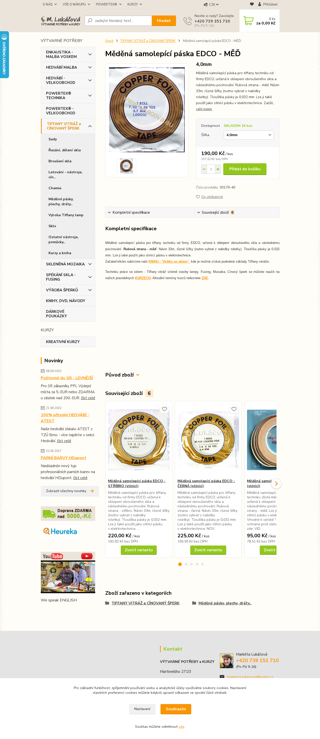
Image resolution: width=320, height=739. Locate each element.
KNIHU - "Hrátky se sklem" (168, 261)
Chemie (54, 188)
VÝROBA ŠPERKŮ (62, 290)
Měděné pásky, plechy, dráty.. (61, 201)
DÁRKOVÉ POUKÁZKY (56, 314)
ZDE (205, 278)
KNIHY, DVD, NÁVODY (65, 300)
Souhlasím (176, 709)
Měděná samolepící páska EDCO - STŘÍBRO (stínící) (137, 483)
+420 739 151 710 (212, 21)
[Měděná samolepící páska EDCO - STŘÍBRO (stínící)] (139, 440)
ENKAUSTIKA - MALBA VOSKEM (61, 54)
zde (181, 726)
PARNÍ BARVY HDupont (63, 458)
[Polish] (68, 610)
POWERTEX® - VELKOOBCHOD (60, 111)
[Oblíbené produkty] (252, 4)
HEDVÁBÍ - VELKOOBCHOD (60, 80)
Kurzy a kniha (59, 253)
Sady (52, 139)
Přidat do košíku (244, 169)
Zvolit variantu (139, 550)
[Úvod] (60, 21)
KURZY (133, 4)
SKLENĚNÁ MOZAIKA (65, 264)
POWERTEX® (106, 4)
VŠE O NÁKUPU (74, 4)
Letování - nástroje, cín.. (65, 175)
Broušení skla (60, 161)
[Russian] (74, 610)
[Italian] (62, 610)
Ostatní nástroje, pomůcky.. (63, 239)
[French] (50, 610)
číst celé (88, 397)
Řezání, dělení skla (64, 150)
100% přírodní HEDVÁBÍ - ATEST (65, 418)
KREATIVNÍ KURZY (63, 341)
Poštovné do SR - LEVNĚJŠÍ (67, 378)
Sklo (52, 226)
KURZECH (142, 278)
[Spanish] (80, 610)
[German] (56, 610)
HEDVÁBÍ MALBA (61, 67)
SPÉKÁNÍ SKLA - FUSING (61, 277)
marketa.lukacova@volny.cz (250, 677)
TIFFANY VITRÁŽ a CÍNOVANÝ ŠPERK (64, 126)
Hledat (164, 20)
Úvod (109, 41)
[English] (44, 610)
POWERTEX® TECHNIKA (58, 95)
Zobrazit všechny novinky (66, 491)
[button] (180, 564)
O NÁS (47, 4)
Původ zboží (119, 374)
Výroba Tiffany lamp (66, 215)
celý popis (204, 109)
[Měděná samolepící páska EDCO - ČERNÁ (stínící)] (208, 440)
